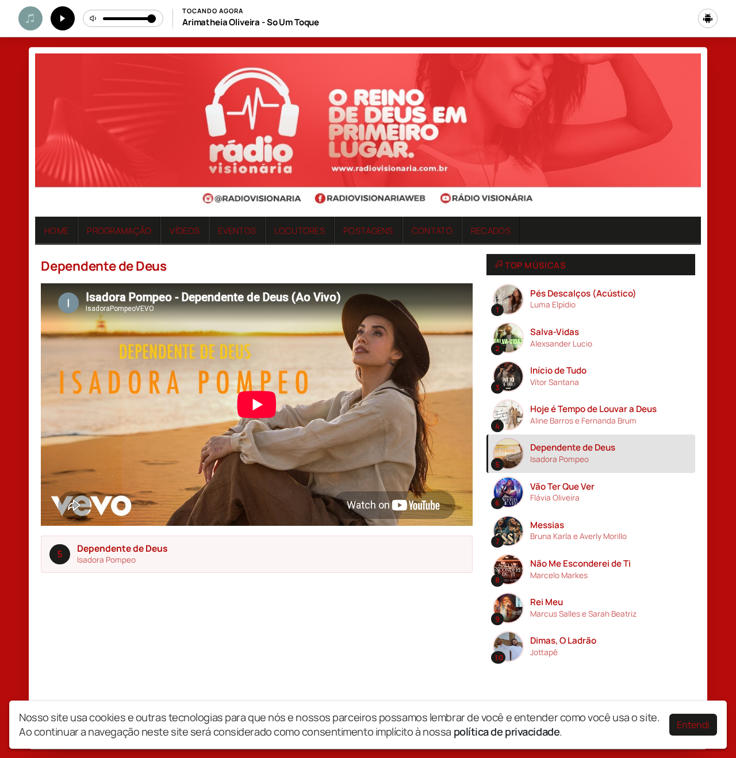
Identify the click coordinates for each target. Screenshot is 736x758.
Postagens (368, 230)
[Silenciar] (93, 18)
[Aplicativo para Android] (708, 18)
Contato (432, 230)
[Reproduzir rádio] (63, 18)
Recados (491, 230)
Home (56, 230)
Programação (119, 230)
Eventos (237, 230)
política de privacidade (507, 731)
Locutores (299, 230)
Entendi (693, 724)
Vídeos (185, 230)
